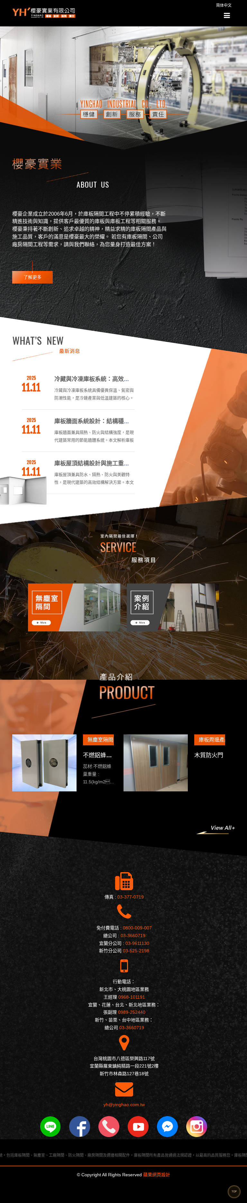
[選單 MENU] (227, 16)
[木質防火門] (33, 762)
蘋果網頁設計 (156, 1174)
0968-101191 (131, 997)
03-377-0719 (130, 897)
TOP (234, 1191)
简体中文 (224, 5)
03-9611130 (137, 943)
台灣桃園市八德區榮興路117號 (124, 1058)
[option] (110, 607)
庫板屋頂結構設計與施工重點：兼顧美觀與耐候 (115, 421)
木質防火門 (85, 755)
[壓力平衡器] (144, 762)
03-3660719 (133, 935)
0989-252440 (131, 1012)
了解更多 (32, 277)
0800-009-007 (137, 927)
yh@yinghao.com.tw (124, 1104)
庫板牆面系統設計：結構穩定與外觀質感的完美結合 (121, 379)
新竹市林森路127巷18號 (124, 1073)
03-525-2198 (136, 950)
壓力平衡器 (197, 755)
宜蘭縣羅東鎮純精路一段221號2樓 (124, 1065)
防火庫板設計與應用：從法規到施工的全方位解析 (118, 463)
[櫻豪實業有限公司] (44, 12)
